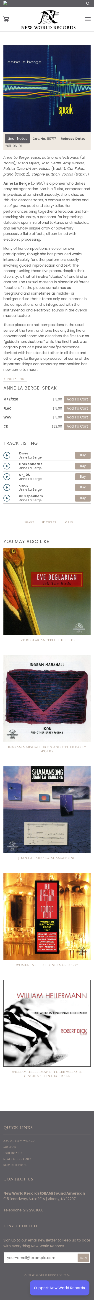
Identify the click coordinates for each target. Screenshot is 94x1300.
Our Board (12, 1153)
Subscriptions (15, 1165)
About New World (19, 1140)
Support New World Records (59, 1287)
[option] (47, 88)
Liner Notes (17, 138)
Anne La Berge (15, 379)
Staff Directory (17, 1159)
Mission (9, 1147)
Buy (83, 455)
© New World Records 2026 (47, 1275)
